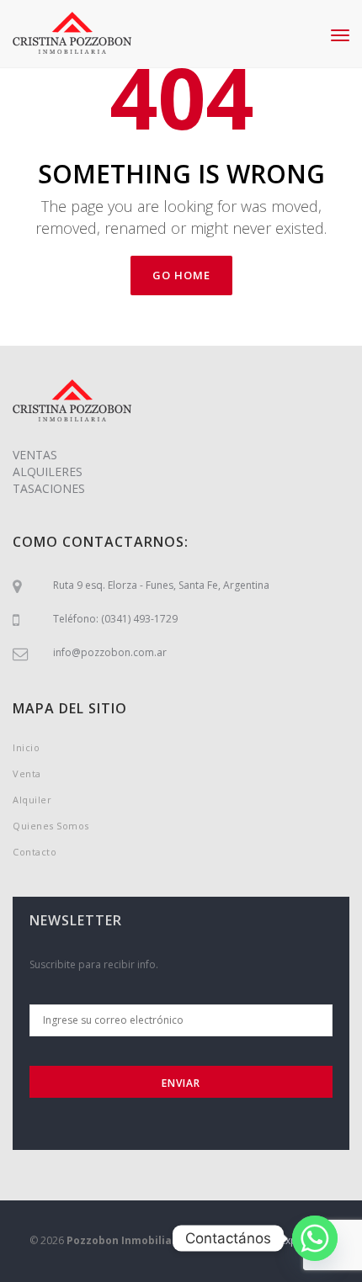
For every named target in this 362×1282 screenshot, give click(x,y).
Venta (27, 773)
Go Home (181, 275)
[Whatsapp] (315, 1238)
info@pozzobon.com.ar (110, 652)
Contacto (34, 851)
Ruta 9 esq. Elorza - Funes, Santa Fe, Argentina (161, 585)
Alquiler (32, 799)
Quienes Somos (51, 825)
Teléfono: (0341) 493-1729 (115, 619)
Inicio (26, 747)
